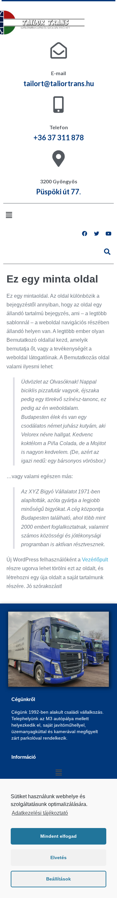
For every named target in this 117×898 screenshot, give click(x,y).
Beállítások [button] (58, 878)
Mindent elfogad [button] (58, 836)
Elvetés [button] (58, 857)
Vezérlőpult (95, 559)
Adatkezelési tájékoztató (40, 813)
